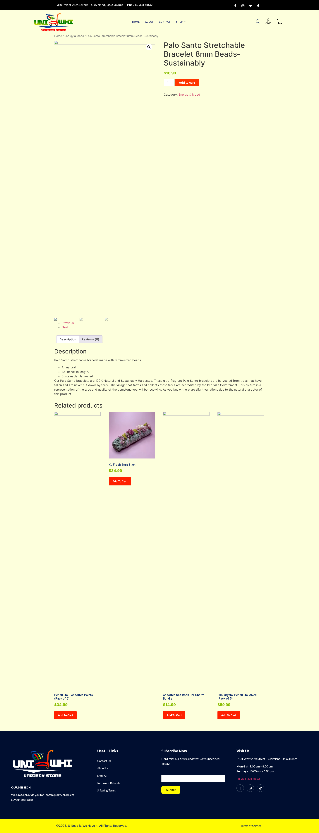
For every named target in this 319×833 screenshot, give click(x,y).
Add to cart (187, 82)
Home (136, 21)
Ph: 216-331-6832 (248, 778)
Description (67, 339)
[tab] (67, 339)
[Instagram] (243, 5)
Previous (68, 323)
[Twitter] (250, 5)
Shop (179, 21)
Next (65, 327)
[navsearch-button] (258, 22)
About (149, 21)
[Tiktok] (258, 5)
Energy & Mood (74, 36)
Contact (164, 21)
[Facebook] (235, 5)
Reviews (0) (90, 339)
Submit (171, 790)
